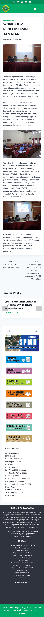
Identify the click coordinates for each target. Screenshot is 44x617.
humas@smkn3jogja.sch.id (25, 534)
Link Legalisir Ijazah (13, 462)
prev (5, 308)
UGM (13, 495)
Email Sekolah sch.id (13, 453)
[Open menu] (34, 9)
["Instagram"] (22, 2)
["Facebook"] (14, 2)
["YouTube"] (26, 2)
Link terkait (12, 448)
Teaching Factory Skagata (16, 473)
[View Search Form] (40, 8)
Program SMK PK (24, 484)
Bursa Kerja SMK (12, 476)
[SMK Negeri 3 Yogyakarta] (5, 8)
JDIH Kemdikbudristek (14, 493)
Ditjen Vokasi (10, 487)
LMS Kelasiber (11, 456)
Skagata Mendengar (13, 459)
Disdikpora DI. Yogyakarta (16, 481)
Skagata (8, 39)
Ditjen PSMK (10, 484)
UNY (7, 495)
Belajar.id (9, 464)
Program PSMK (27, 568)
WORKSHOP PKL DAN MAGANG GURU (11, 264)
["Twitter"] (18, 2)
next (39, 308)
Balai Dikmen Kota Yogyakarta (17, 478)
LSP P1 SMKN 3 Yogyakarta (16, 470)
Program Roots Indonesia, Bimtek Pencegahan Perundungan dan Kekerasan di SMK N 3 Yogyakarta (33, 270)
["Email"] (29, 2)
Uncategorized (9, 20)
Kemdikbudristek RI (13, 490)
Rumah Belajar (11, 467)
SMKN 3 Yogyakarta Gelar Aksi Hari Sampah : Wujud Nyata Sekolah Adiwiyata (20, 305)
